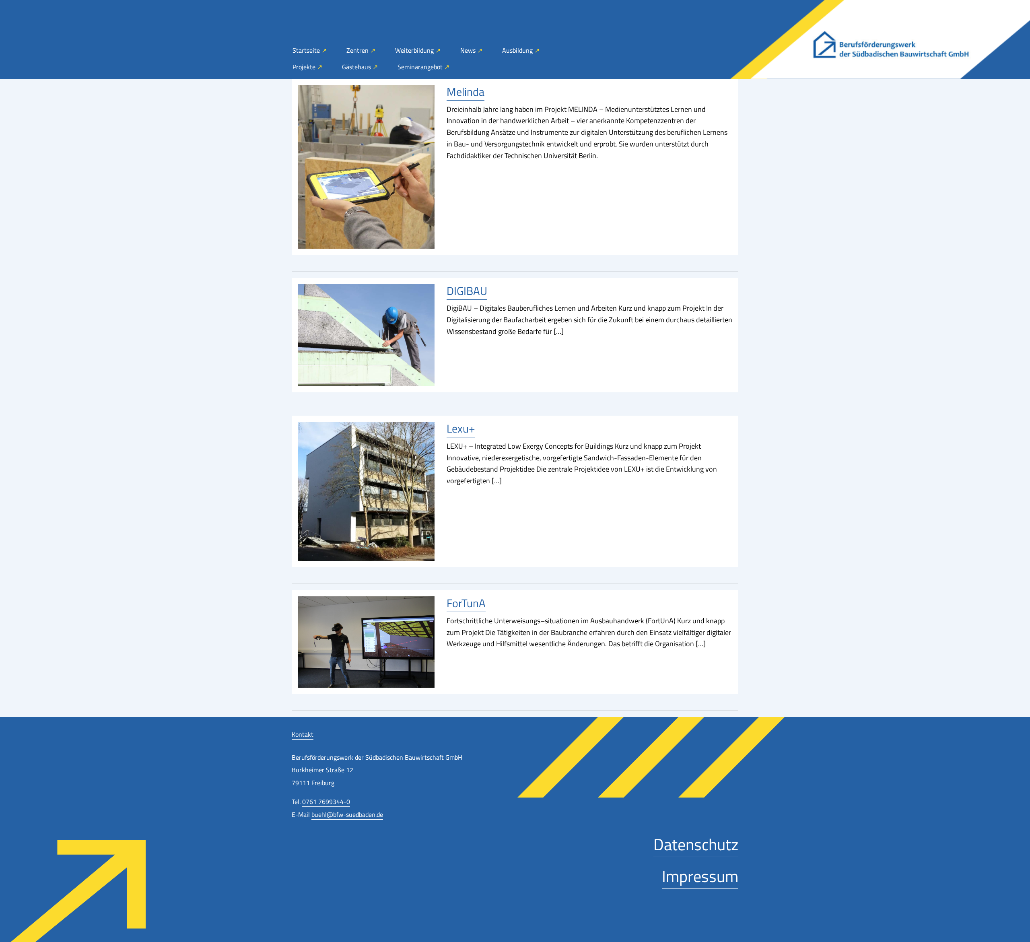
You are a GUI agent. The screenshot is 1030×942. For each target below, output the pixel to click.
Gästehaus (357, 67)
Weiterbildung (415, 50)
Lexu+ (461, 428)
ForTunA (466, 603)
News (468, 50)
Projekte (305, 67)
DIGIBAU (467, 290)
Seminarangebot (421, 67)
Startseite (307, 50)
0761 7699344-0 (326, 801)
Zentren (358, 50)
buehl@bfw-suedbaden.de (347, 814)
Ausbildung (518, 50)
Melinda (465, 91)
